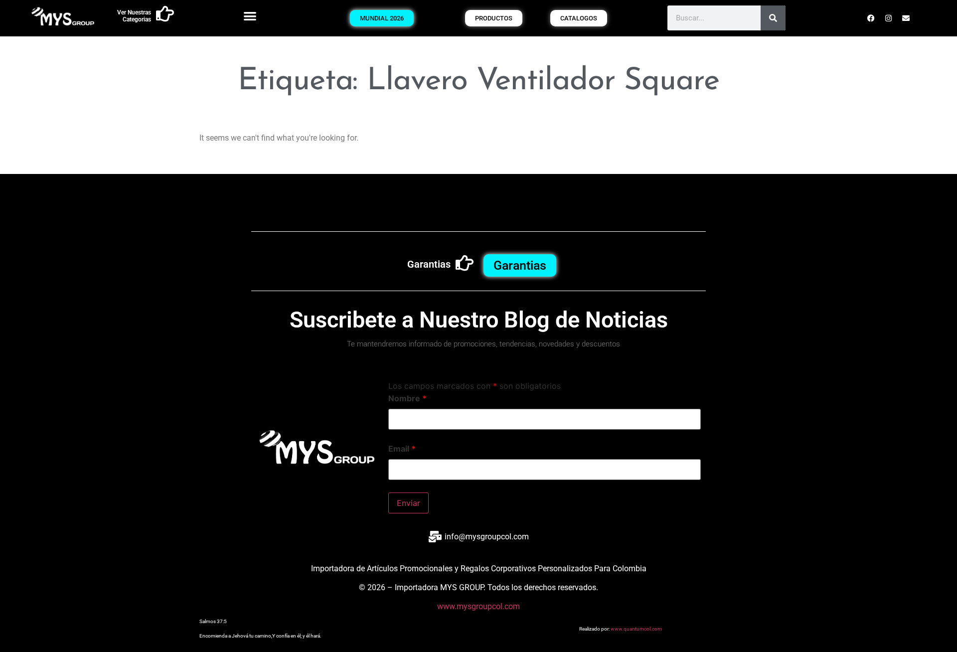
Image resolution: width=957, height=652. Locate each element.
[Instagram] (888, 17)
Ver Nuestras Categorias (134, 16)
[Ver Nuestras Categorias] (165, 14)
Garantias (429, 264)
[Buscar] (773, 17)
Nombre (407, 398)
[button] (250, 15)
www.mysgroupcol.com (478, 606)
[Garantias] (465, 263)
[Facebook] (871, 17)
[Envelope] (906, 17)
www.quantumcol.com (636, 629)
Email (402, 449)
